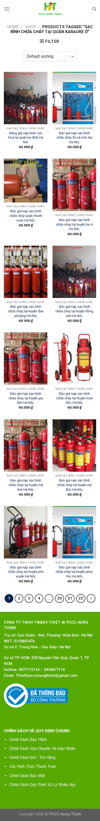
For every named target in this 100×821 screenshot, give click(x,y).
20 (59, 598)
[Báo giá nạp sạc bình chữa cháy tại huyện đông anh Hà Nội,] (74, 272)
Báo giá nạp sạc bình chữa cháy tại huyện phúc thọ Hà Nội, (74, 571)
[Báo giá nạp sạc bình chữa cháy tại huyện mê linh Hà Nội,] (25, 445)
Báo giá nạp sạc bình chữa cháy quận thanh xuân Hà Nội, (25, 215)
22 (80, 598)
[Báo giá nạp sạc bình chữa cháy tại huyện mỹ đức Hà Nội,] (74, 445)
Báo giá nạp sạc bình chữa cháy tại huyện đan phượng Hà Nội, (26, 310)
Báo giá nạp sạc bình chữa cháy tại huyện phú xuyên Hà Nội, (26, 571)
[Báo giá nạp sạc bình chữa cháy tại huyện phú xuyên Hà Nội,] (25, 532)
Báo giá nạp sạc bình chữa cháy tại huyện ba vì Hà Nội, (74, 224)
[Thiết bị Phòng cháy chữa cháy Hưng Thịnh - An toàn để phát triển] (50, 9)
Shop (30, 26)
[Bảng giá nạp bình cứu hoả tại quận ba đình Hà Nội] (25, 98)
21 (70, 598)
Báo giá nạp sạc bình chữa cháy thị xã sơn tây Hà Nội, (74, 137)
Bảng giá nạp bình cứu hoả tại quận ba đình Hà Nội (25, 137)
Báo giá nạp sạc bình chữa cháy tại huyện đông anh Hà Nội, (74, 310)
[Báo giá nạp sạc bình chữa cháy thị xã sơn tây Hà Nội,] (74, 98)
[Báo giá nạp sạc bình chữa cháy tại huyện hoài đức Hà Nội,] (74, 358)
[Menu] (7, 9)
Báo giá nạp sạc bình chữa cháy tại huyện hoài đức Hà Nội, (74, 397)
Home (13, 26)
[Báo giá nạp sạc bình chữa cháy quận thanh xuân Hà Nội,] (25, 180)
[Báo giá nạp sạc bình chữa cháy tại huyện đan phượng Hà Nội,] (25, 272)
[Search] (94, 9)
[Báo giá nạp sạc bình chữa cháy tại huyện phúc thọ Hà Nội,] (74, 532)
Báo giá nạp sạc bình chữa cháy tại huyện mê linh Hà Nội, (25, 484)
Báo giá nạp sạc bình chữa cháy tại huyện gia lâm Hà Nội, (25, 397)
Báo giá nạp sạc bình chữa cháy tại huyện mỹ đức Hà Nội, (74, 484)
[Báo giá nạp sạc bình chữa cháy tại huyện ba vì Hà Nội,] (74, 185)
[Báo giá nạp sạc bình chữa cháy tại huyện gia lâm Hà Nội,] (25, 358)
